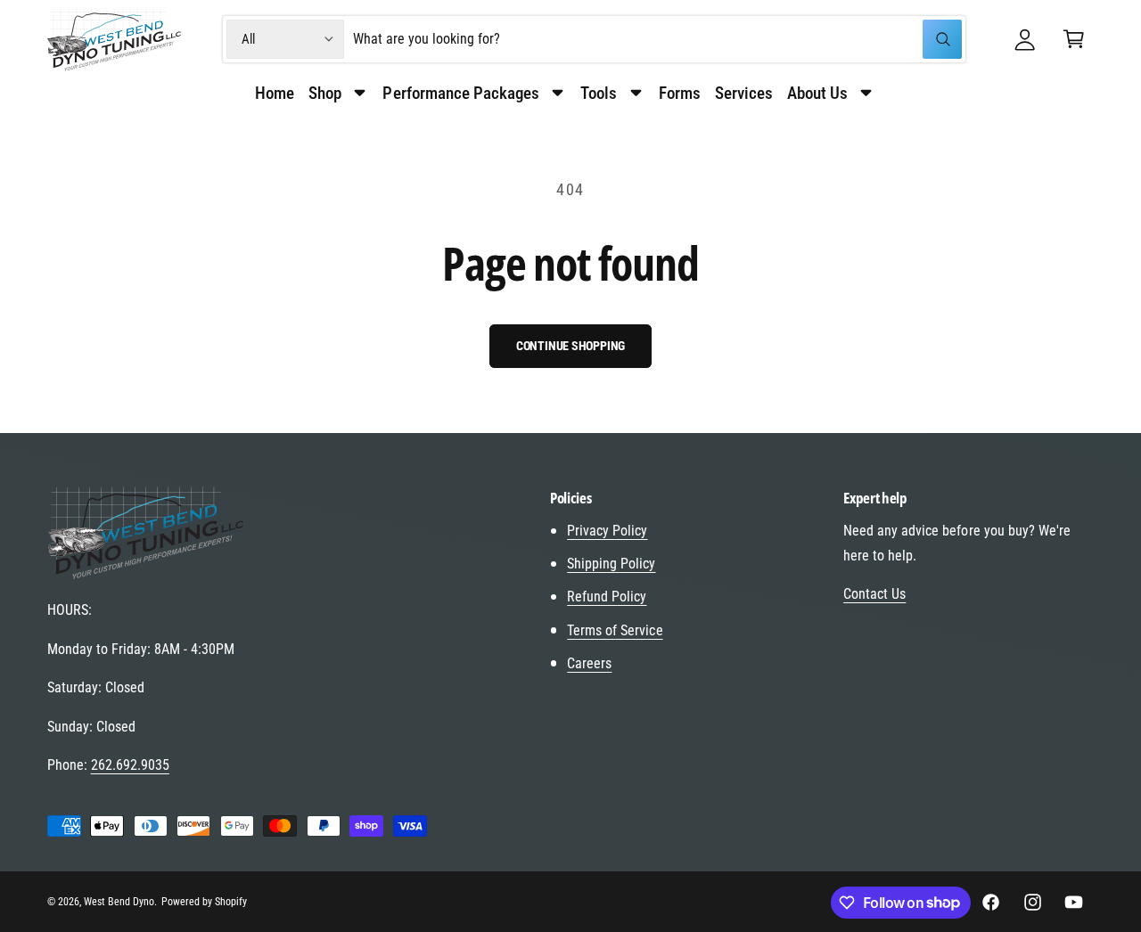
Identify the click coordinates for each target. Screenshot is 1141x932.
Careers (589, 663)
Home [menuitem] (274, 93)
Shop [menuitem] (324, 93)
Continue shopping (571, 346)
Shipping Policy (611, 563)
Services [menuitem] (744, 93)
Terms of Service (614, 630)
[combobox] (658, 39)
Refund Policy (606, 596)
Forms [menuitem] (680, 93)
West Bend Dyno (119, 901)
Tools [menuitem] (598, 93)
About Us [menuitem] (817, 93)
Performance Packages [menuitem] (460, 93)
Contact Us (874, 593)
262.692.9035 (130, 764)
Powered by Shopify (204, 901)
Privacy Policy (607, 530)
